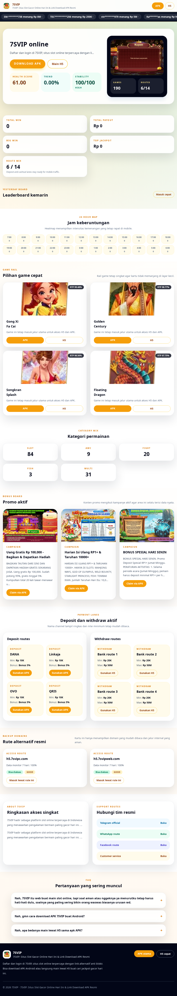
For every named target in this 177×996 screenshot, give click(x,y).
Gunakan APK (21, 672)
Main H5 (57, 64)
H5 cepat (165, 953)
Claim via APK (18, 592)
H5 (169, 5)
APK (157, 5)
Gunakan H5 (107, 673)
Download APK (27, 63)
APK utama (144, 953)
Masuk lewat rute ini (21, 780)
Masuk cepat (163, 194)
